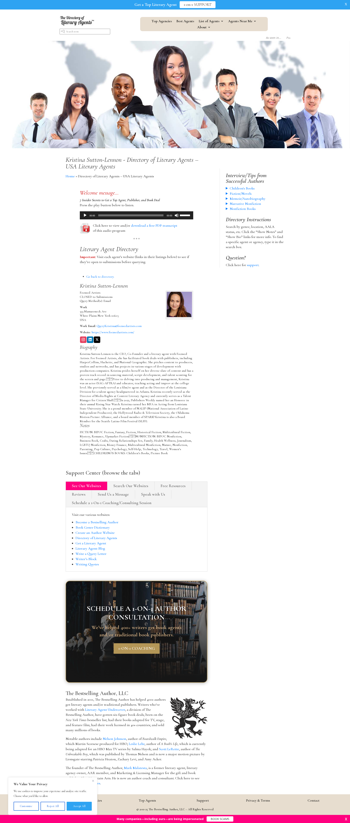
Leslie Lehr (137, 744)
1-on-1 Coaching (136, 648)
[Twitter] (97, 340)
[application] (136, 215)
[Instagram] (83, 340)
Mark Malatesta (135, 768)
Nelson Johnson (114, 738)
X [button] (346, 4)
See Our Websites (86, 485)
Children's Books (242, 188)
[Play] (85, 215)
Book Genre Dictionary (93, 527)
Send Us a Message (113, 494)
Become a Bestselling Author (97, 522)
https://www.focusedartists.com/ (113, 332)
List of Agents (209, 21)
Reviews (78, 494)
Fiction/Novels (241, 193)
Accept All (79, 806)
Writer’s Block (86, 559)
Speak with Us (153, 494)
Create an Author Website (95, 532)
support (253, 265)
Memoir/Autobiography (248, 198)
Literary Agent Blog (90, 548)
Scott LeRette (169, 749)
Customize (26, 806)
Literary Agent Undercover (105, 709)
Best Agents (185, 21)
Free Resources (173, 485)
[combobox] (85, 31)
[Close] (93, 780)
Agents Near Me (240, 21)
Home (70, 176)
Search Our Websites (130, 485)
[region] (52, 796)
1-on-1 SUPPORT (197, 4)
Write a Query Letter (91, 553)
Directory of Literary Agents (96, 538)
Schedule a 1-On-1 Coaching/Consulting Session (112, 502)
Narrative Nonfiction (245, 203)
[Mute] (177, 215)
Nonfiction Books (243, 208)
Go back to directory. (100, 277)
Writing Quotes (87, 564)
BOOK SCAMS (220, 819)
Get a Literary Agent (91, 543)
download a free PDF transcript (154, 225)
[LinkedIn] (90, 340)
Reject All (53, 806)
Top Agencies (162, 21)
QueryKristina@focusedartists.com (119, 326)
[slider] (185, 215)
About (202, 27)
